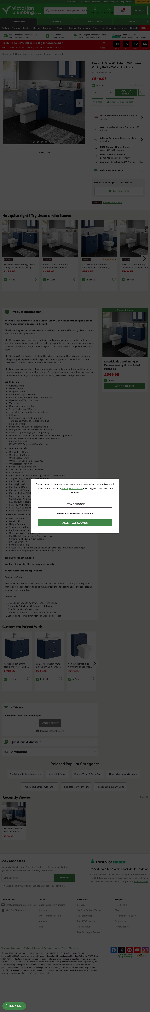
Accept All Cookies (75, 522)
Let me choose (75, 504)
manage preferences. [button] (72, 488)
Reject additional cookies (75, 513)
